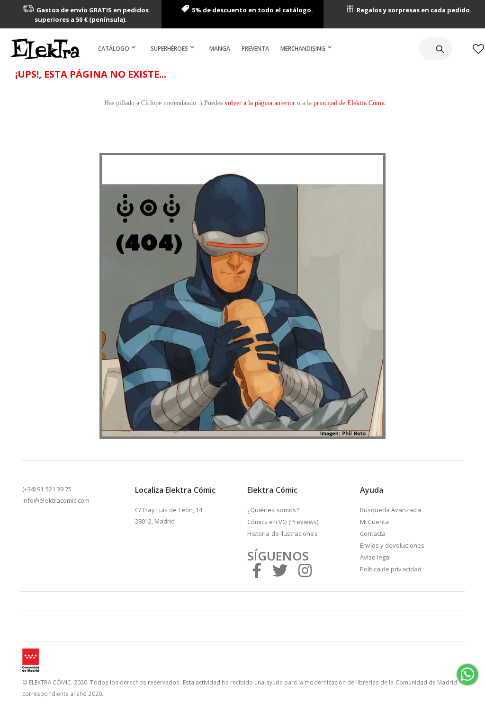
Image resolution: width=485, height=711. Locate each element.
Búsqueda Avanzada (390, 510)
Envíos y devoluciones (392, 545)
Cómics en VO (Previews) (283, 521)
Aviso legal (375, 557)
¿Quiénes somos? (273, 510)
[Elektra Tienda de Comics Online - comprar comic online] (45, 48)
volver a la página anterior (260, 103)
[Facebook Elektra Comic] (256, 570)
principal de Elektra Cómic (350, 103)
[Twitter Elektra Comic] (279, 570)
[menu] (216, 48)
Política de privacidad (391, 569)
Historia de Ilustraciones (282, 533)
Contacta (373, 533)
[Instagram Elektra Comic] (305, 570)
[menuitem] (118, 48)
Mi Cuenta (374, 521)
